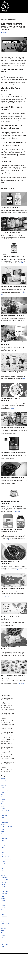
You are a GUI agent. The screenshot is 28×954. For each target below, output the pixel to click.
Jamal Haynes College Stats (7, 754)
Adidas (3, 799)
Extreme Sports (4, 813)
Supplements (16, 17)
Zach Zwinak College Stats (7, 769)
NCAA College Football (7, 826)
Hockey (2, 852)
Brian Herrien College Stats (7, 747)
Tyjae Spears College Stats (7, 698)
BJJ (2, 866)
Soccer (2, 919)
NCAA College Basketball (7, 790)
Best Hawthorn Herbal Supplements (12, 315)
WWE (3, 946)
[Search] (25, 6)
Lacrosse (3, 861)
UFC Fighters (5, 872)
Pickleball (4, 884)
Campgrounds (4, 803)
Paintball (3, 907)
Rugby (2, 896)
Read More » (20, 213)
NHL (3, 854)
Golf (2, 843)
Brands (2, 796)
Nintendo (4, 836)
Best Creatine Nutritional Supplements (13, 452)
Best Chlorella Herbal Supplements (12, 256)
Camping (3, 806)
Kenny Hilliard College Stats (7, 702)
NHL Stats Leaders (6, 859)
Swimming (4, 939)
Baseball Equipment (6, 780)
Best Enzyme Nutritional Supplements (13, 286)
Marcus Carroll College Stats (7, 739)
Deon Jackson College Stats (7, 709)
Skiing (3, 914)
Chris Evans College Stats (7, 751)
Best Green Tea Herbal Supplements (12, 588)
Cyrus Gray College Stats (6, 728)
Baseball (3, 778)
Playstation (4, 838)
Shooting (3, 900)
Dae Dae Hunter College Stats (7, 720)
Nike (3, 801)
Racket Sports (4, 882)
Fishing (3, 935)
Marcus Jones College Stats (7, 735)
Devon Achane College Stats (7, 705)
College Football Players (6, 810)
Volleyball (3, 930)
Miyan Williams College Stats (7, 724)
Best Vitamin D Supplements (10, 232)
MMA (3, 870)
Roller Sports (4, 893)
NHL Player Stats (6, 856)
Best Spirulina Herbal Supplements (12, 477)
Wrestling (3, 942)
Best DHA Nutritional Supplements (12, 372)
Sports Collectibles (5, 923)
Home (2, 17)
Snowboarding (5, 916)
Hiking (2, 849)
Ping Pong (4, 886)
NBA (3, 787)
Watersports (3, 932)
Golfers (3, 845)
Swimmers (3, 928)
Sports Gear (3, 925)
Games (2, 831)
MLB (3, 783)
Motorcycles (4, 877)
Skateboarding (4, 909)
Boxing (3, 868)
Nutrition (11, 17)
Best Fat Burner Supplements (10, 207)
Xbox (3, 840)
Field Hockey (4, 815)
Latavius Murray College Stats (7, 758)
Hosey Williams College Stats (7, 762)
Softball (2, 921)
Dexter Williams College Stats (7, 713)
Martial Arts (3, 863)
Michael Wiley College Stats (7, 717)
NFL (3, 829)
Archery (3, 902)
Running (3, 898)
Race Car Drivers (6, 879)
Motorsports (3, 875)
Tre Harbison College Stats (7, 732)
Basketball (3, 785)
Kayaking (4, 937)
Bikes (2, 794)
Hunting (3, 905)
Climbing (3, 808)
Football (2, 824)
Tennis (3, 889)
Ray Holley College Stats (6, 743)
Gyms (2, 847)
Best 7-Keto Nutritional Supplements (13, 675)
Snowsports (3, 912)
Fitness (6, 17)
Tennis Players (5, 891)
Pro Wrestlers (5, 944)
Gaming (3, 833)
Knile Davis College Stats (6, 766)
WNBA (3, 792)
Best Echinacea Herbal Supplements (13, 427)
